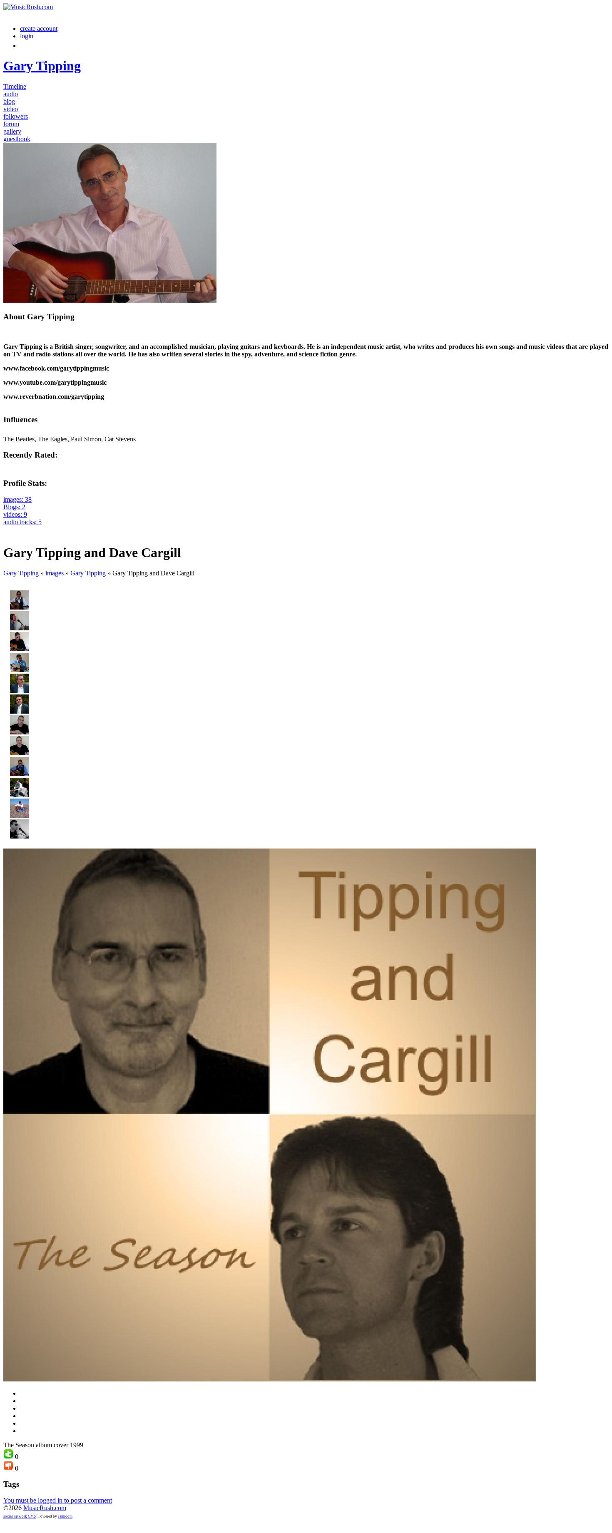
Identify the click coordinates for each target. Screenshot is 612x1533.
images (54, 573)
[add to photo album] (8, 529)
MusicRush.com (44, 1507)
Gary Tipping (21, 573)
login (26, 36)
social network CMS (19, 1516)
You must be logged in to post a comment (57, 1500)
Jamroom (65, 1516)
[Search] (24, 45)
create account (38, 28)
